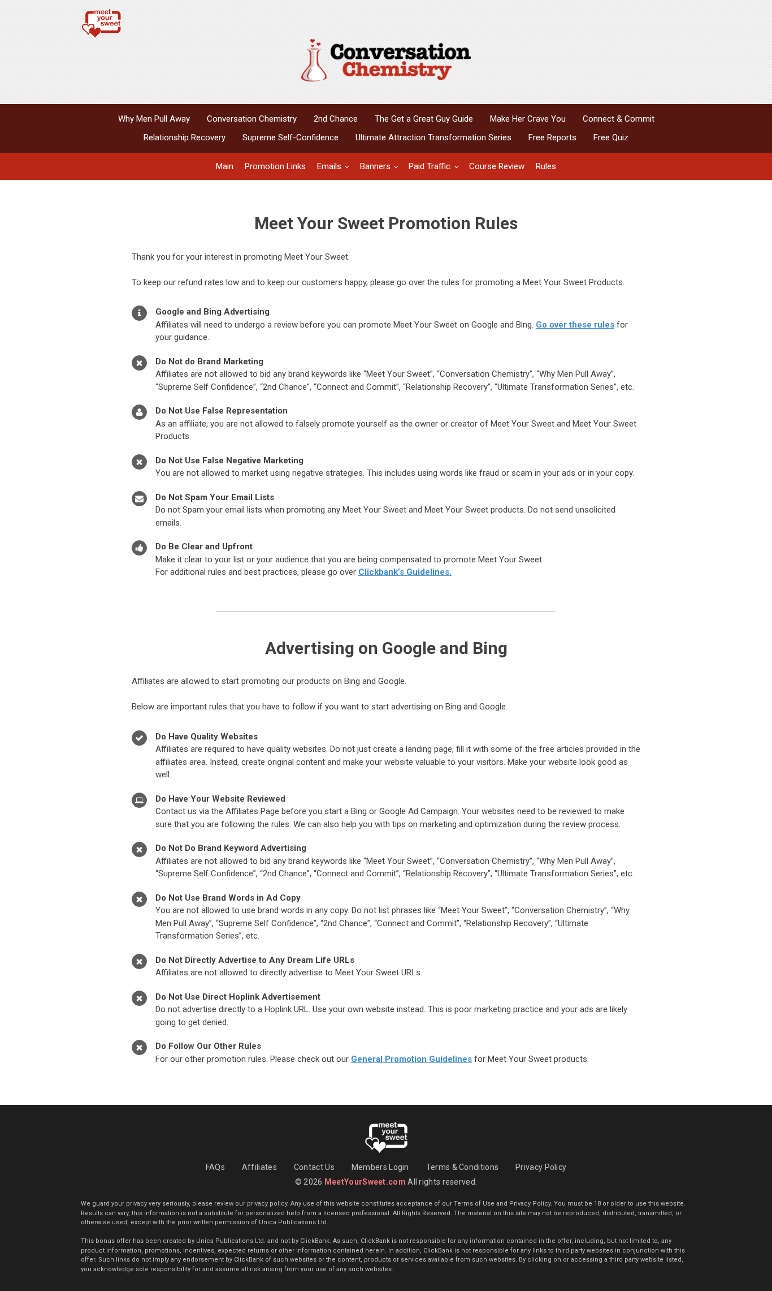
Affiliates (259, 1167)
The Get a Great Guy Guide (424, 119)
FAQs (215, 1167)
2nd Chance (336, 119)
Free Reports (552, 137)
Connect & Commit (618, 119)
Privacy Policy (540, 1167)
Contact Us (314, 1167)
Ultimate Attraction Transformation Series (433, 137)
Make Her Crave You (528, 119)
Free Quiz (610, 137)
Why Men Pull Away (154, 119)
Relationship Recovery (184, 137)
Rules (546, 166)
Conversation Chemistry (252, 119)
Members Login (380, 1167)
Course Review (496, 166)
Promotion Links (275, 166)
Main (224, 166)
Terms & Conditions (462, 1167)
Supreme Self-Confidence (290, 137)
